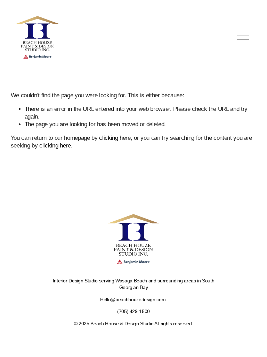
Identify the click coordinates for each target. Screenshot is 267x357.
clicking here (115, 138)
